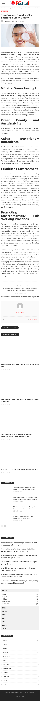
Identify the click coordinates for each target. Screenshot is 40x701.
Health (21, 648)
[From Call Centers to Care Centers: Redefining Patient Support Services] (6, 499)
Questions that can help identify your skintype (19, 469)
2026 (4, 590)
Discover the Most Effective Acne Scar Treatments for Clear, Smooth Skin (16, 435)
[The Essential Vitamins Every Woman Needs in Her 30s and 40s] (6, 509)
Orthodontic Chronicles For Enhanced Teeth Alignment (20, 297)
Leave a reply (9, 327)
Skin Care (4, 11)
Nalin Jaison (7, 21)
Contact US (20, 696)
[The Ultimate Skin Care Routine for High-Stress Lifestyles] (20, 385)
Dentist (21, 640)
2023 (4, 615)
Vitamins (21, 680)
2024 (4, 611)
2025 (4, 608)
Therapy (21, 672)
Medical (21, 652)
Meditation (21, 656)
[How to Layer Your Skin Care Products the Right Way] (20, 350)
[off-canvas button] (3, 3)
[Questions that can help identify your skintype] (20, 455)
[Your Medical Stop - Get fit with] (20, 2)
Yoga (21, 684)
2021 (4, 622)
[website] (3, 319)
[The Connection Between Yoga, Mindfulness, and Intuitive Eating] (6, 490)
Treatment (21, 676)
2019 (4, 629)
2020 (4, 625)
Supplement (21, 668)
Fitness (21, 644)
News (21, 660)
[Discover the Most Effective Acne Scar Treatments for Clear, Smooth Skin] (20, 420)
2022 (4, 618)
